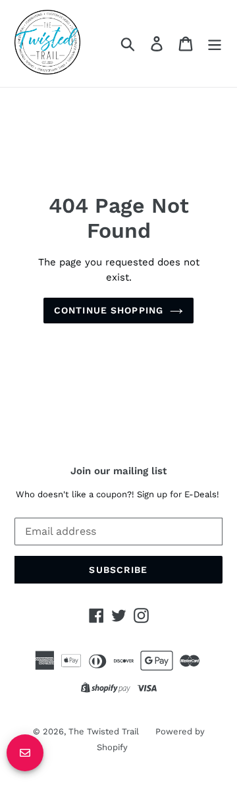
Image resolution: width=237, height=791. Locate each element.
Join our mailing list (118, 471)
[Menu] (214, 44)
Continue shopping (108, 310)
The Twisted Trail (103, 731)
